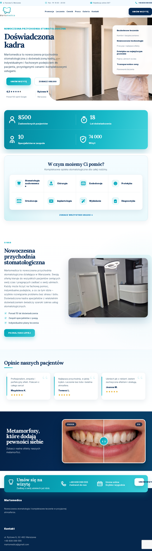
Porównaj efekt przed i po (103, 441)
